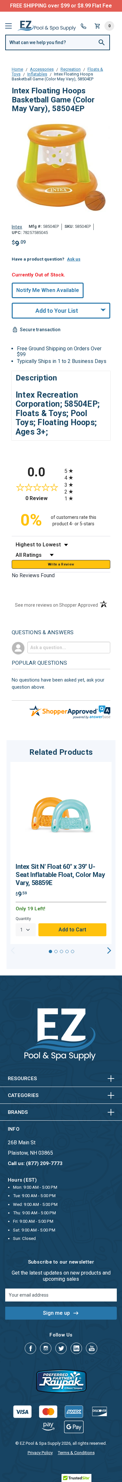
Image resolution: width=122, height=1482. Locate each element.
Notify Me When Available (47, 290)
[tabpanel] (61, 853)
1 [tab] (50, 951)
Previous (13, 950)
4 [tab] (67, 951)
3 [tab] (61, 951)
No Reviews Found (33, 575)
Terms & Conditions (76, 1452)
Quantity (23, 918)
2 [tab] (56, 951)
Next (109, 950)
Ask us (73, 259)
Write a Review (61, 564)
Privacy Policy (40, 1452)
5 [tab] (72, 951)
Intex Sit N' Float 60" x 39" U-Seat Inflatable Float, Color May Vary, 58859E (60, 875)
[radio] (87, 471)
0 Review (43, 498)
